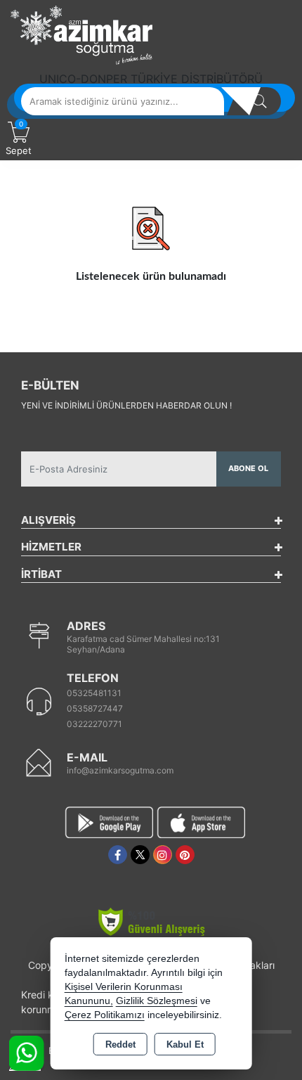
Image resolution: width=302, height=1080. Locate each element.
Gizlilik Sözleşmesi (156, 1001)
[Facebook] (117, 854)
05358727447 (95, 708)
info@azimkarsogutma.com (120, 770)
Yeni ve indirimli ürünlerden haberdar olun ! (126, 405)
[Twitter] (140, 854)
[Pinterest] (185, 854)
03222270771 (94, 724)
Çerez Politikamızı (105, 1015)
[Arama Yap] (260, 101)
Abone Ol (248, 468)
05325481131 (94, 693)
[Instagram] (162, 854)
